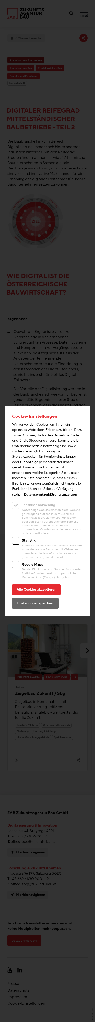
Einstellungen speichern (35, 603)
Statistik (29, 540)
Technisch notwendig (38, 505)
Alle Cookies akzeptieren (36, 589)
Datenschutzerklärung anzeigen (50, 494)
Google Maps (32, 564)
